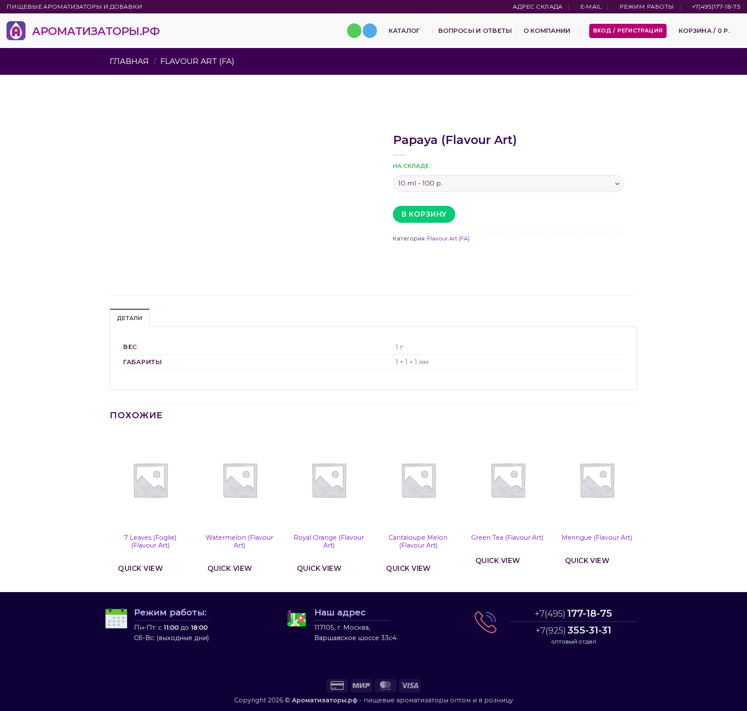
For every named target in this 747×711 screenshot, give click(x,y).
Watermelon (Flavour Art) (239, 542)
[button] (628, 31)
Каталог (404, 31)
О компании (547, 31)
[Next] (636, 511)
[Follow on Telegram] (370, 30)
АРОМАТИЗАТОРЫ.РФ (96, 31)
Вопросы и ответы (475, 31)
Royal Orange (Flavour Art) (329, 542)
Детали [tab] (130, 318)
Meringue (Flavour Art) (597, 537)
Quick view (140, 568)
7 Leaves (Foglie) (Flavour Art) (150, 542)
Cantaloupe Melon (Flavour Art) (418, 542)
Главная (129, 61)
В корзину (424, 214)
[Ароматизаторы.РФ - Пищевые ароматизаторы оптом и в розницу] (16, 31)
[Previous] (110, 511)
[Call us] (354, 30)
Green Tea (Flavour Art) (507, 537)
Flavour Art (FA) (197, 61)
